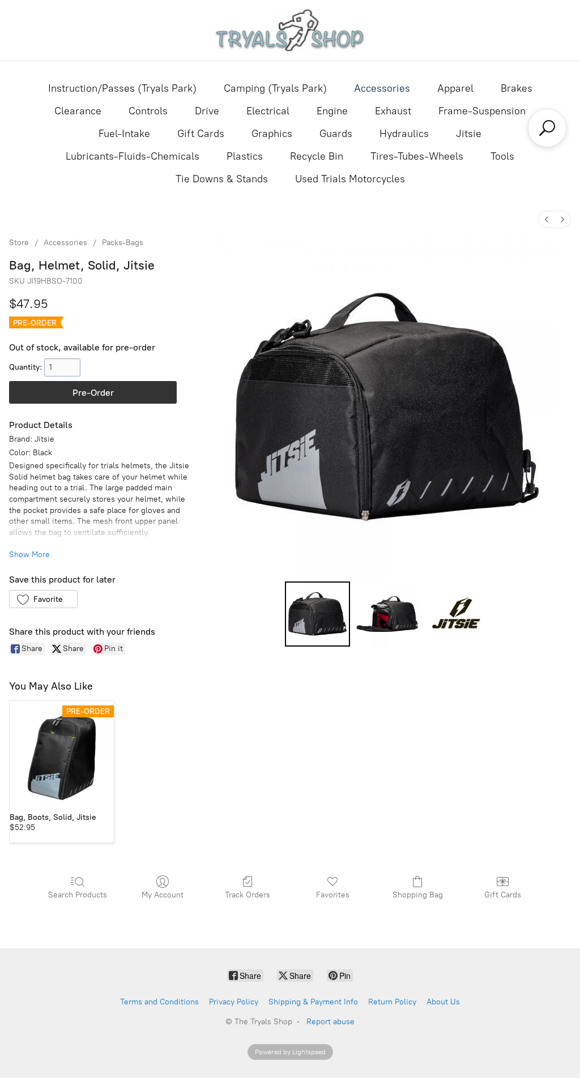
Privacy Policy (233, 1002)
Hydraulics (404, 133)
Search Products (77, 895)
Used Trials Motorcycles (350, 179)
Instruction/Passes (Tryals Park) (122, 88)
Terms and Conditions (159, 1002)
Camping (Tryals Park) (275, 88)
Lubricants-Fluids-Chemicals (132, 156)
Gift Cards (200, 133)
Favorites (332, 895)
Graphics (271, 133)
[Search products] (547, 128)
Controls (148, 111)
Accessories (382, 88)
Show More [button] (29, 554)
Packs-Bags (122, 242)
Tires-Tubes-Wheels (416, 156)
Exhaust (393, 111)
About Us (443, 1002)
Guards (335, 133)
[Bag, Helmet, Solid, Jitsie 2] (456, 614)
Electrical (267, 111)
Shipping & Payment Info (313, 1002)
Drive (207, 111)
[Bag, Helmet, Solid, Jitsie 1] (387, 614)
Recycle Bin (316, 156)
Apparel (455, 88)
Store (19, 242)
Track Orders (247, 895)
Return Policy (392, 1002)
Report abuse (330, 1021)
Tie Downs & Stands (222, 179)
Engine (332, 111)
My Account (163, 895)
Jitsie (468, 133)
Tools (502, 156)
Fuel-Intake (124, 133)
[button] (43, 599)
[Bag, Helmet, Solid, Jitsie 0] (317, 614)
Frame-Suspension (482, 111)
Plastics (245, 156)
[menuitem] (547, 219)
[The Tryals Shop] (290, 30)
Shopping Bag (418, 895)
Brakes (516, 88)
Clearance (77, 111)
